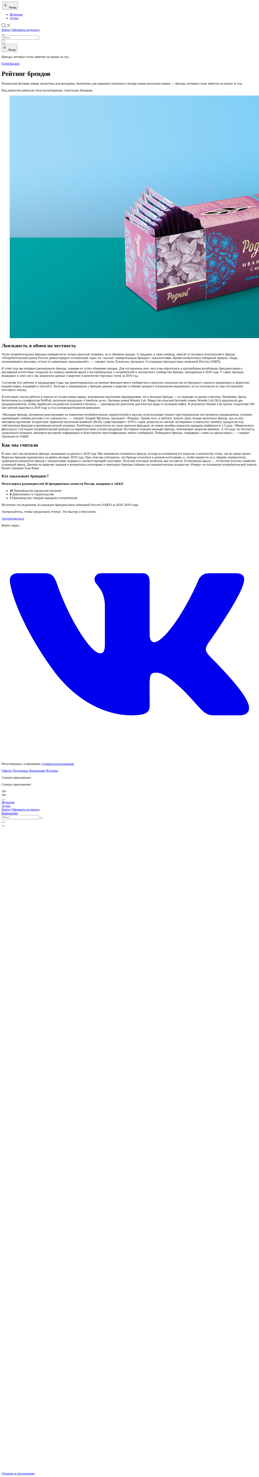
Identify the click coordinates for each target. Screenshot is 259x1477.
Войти (6, 30)
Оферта (7, 770)
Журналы (16, 14)
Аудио (14, 18)
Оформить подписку (25, 30)
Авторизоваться (13, 518)
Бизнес (15, 63)
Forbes (6, 63)
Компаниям (37, 770)
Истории (52, 770)
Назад (11, 7)
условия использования (57, 764)
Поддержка (20, 770)
